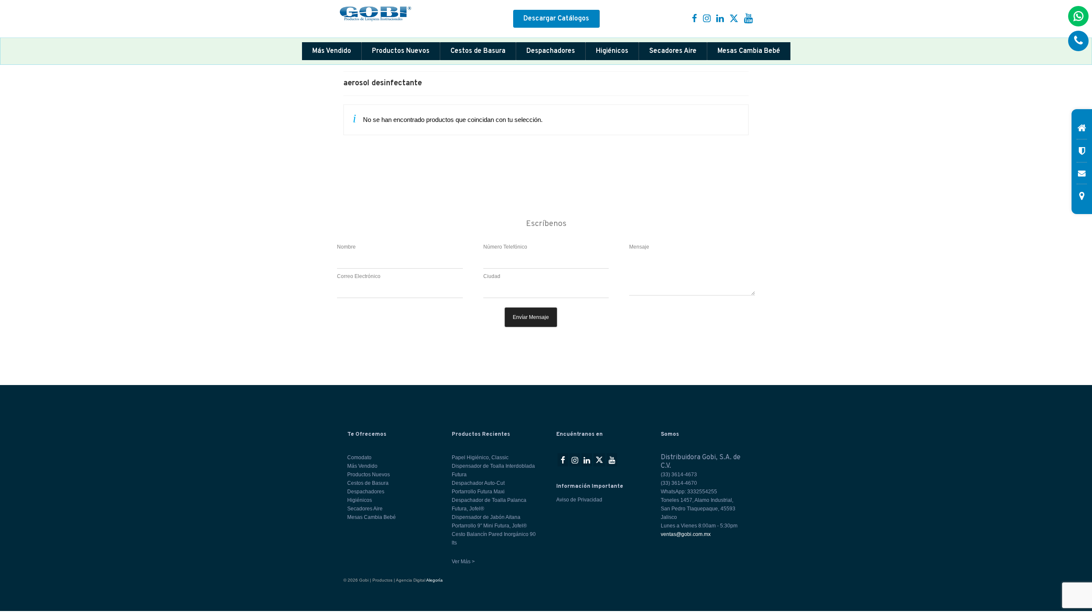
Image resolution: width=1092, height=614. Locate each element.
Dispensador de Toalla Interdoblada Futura (493, 470)
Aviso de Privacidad (579, 500)
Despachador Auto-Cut (478, 483)
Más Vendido (331, 51)
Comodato (359, 457)
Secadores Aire (673, 51)
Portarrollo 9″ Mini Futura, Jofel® (489, 526)
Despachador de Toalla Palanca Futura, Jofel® (489, 504)
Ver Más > (463, 562)
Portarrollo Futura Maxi (478, 492)
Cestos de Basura (477, 51)
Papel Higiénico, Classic (480, 457)
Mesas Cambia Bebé (748, 51)
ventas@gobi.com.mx (686, 534)
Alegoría (434, 580)
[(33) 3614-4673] (1078, 41)
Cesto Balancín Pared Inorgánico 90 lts (494, 538)
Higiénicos (612, 51)
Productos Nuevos (401, 51)
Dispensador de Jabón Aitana (486, 517)
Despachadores (550, 51)
